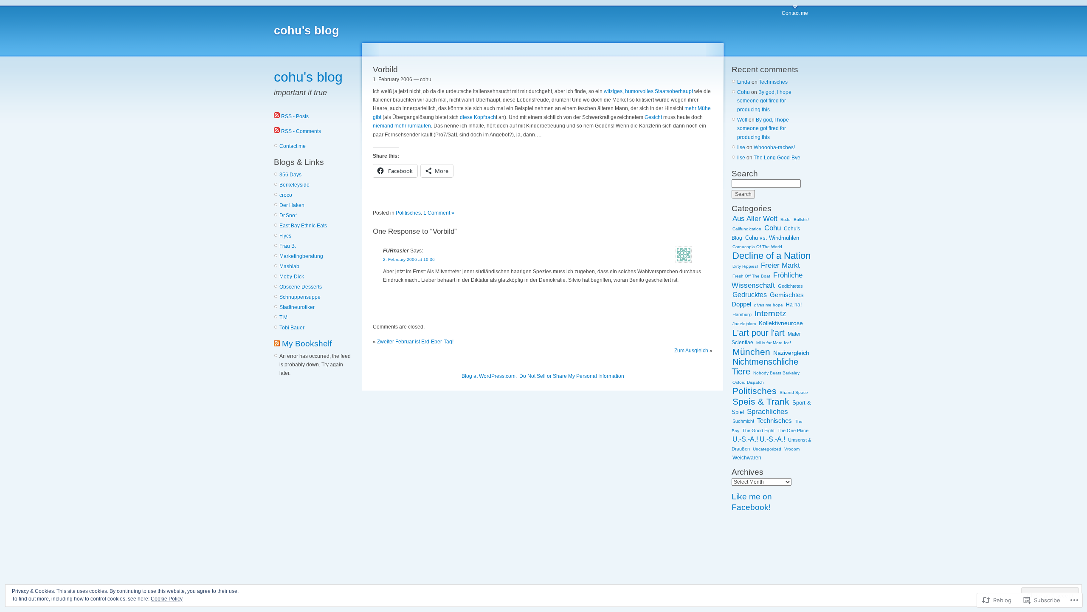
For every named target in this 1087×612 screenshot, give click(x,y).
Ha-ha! (794, 305)
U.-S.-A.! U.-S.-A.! (758, 439)
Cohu (743, 92)
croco (285, 195)
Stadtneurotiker (297, 307)
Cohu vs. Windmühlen (772, 238)
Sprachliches (767, 411)
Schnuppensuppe (300, 297)
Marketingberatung (301, 256)
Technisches (773, 82)
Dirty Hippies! (745, 266)
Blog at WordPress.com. (489, 376)
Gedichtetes (790, 286)
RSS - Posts (295, 116)
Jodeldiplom (744, 323)
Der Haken (291, 205)
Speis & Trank (760, 401)
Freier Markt (780, 265)
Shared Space (794, 392)
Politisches (408, 213)
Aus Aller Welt (754, 218)
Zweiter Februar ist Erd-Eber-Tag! (415, 342)
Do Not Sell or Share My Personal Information (571, 376)
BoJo (785, 219)
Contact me (795, 13)
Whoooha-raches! (774, 147)
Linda (743, 82)
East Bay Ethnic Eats (303, 226)
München (751, 352)
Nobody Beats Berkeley (776, 373)
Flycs (285, 236)
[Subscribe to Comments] (277, 131)
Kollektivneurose (781, 323)
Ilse (741, 147)
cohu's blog (306, 30)
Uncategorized (767, 449)
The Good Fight (758, 430)
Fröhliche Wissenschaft (767, 280)
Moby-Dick (291, 277)
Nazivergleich (791, 353)
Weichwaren (746, 458)
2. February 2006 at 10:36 (409, 259)
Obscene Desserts (300, 287)
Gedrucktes (749, 294)
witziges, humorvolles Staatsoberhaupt (648, 91)
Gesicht (654, 117)
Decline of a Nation (771, 255)
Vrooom (792, 449)
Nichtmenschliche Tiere (765, 366)
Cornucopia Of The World (757, 246)
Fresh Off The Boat (751, 276)
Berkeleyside (294, 185)
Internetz (770, 313)
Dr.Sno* (288, 215)
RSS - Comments (301, 131)
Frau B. (287, 246)
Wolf (742, 120)
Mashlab (289, 266)
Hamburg (742, 314)
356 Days (290, 175)
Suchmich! (743, 421)
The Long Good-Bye (777, 158)
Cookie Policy (167, 599)
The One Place (792, 430)
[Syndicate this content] (277, 343)
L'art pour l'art (758, 332)
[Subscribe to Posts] (277, 116)
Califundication (746, 229)
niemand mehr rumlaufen (402, 126)
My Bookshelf (307, 343)
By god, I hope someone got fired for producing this (764, 101)
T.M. (284, 317)
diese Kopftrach (478, 117)
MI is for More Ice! (773, 342)
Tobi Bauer (291, 328)
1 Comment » (438, 213)
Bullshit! (801, 219)
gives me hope (768, 305)
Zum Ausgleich (691, 351)
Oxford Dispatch (748, 382)
